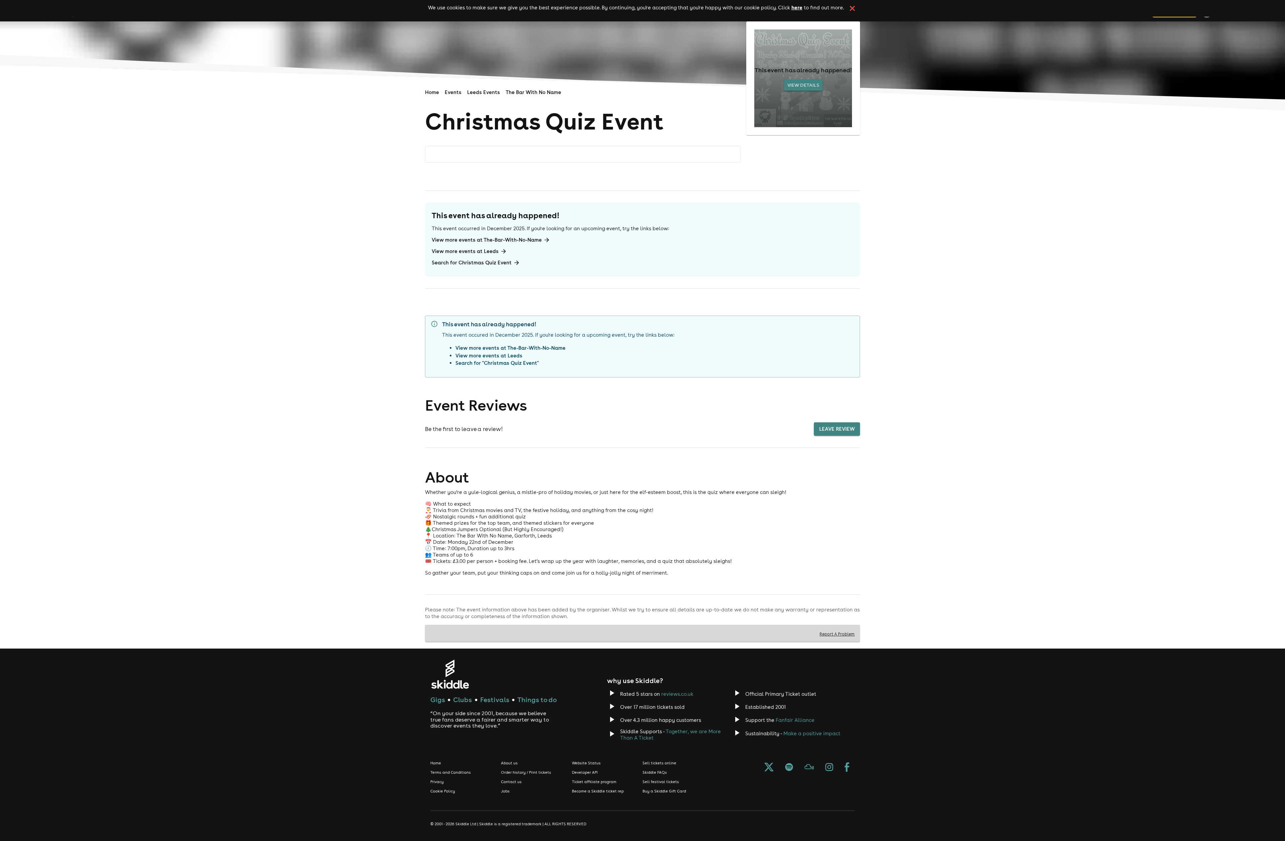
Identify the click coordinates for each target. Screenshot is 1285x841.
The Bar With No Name (533, 92)
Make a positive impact (811, 733)
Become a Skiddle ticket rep (598, 791)
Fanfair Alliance (795, 720)
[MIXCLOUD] (809, 767)
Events (453, 92)
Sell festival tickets (660, 781)
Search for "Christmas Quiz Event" (497, 363)
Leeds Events (483, 92)
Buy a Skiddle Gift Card (664, 791)
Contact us (511, 781)
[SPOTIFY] (789, 767)
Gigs (437, 699)
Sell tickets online (659, 763)
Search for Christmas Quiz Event (472, 262)
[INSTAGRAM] (829, 767)
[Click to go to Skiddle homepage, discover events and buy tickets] (449, 674)
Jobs (505, 791)
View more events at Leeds (465, 251)
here (796, 7)
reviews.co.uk (677, 694)
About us (509, 763)
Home (432, 92)
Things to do (537, 699)
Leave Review (837, 429)
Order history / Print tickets (526, 772)
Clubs (462, 699)
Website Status (586, 763)
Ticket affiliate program (594, 781)
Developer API (585, 772)
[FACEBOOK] (847, 767)
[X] (769, 767)
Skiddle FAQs (654, 772)
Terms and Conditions (450, 772)
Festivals (494, 699)
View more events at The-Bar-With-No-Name (487, 240)
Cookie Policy (442, 791)
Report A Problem (837, 634)
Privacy (437, 781)
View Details (803, 85)
